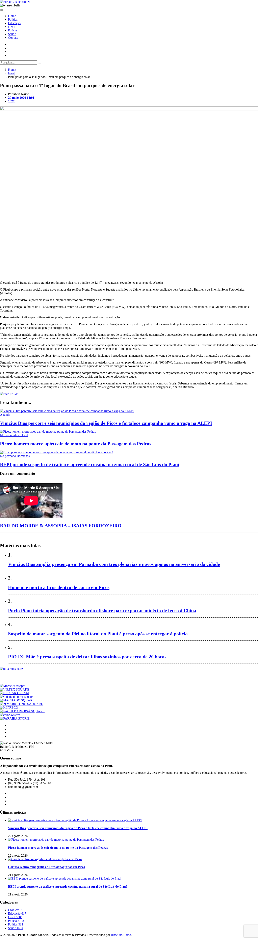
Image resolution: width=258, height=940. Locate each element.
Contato (13, 37)
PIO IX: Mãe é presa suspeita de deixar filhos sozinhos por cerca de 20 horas (87, 656)
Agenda (5, 414)
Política (13, 19)
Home (12, 16)
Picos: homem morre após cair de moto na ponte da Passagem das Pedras (75, 443)
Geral (11, 26)
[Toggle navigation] (1, 10)
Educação (14, 23)
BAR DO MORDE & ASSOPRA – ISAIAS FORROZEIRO (61, 525)
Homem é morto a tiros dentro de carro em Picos (58, 587)
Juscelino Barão (121, 935)
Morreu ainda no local (14, 435)
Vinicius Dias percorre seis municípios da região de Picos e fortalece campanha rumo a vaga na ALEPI (106, 423)
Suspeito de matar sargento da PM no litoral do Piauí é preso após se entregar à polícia (98, 633)
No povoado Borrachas (15, 456)
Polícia (12, 30)
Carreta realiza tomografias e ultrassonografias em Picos (46, 867)
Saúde (12, 34)
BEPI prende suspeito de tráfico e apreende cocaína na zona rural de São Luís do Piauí (89, 464)
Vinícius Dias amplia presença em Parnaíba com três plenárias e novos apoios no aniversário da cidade (114, 564)
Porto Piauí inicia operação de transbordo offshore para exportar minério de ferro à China (102, 610)
